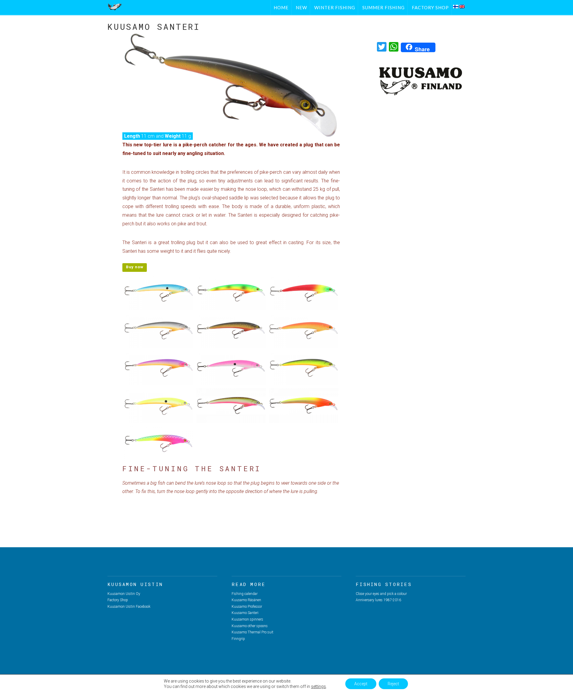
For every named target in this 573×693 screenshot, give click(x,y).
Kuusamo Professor (247, 606)
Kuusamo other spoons (250, 626)
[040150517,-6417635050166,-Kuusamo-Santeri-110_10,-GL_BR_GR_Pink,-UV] (231, 405)
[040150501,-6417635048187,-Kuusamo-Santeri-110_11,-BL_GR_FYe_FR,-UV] (231, 292)
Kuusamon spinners (247, 619)
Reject (393, 683)
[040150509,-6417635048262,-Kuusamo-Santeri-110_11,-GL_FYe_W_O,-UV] (158, 405)
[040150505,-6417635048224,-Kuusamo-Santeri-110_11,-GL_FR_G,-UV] (303, 330)
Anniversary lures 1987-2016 (378, 600)
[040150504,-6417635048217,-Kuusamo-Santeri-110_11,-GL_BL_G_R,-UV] (231, 330)
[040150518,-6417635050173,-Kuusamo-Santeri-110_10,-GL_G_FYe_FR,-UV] (303, 405)
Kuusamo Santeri (245, 613)
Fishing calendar (245, 594)
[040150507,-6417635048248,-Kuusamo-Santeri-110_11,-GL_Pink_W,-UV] (231, 368)
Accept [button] (360, 683)
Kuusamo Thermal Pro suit (252, 632)
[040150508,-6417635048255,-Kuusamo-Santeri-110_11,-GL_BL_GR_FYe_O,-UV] (303, 368)
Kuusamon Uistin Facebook (128, 606)
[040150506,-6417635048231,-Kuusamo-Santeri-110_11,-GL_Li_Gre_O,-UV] (158, 368)
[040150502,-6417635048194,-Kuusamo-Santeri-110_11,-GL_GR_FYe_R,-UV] (303, 292)
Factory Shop (117, 600)
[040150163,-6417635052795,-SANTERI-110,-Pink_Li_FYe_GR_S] (158, 443)
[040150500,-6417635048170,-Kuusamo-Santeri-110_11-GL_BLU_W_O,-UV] (158, 292)
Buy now (135, 267)
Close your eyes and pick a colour (381, 594)
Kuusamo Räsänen (246, 600)
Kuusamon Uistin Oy (123, 594)
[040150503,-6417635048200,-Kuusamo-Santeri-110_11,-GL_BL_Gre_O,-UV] (158, 330)
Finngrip (238, 639)
